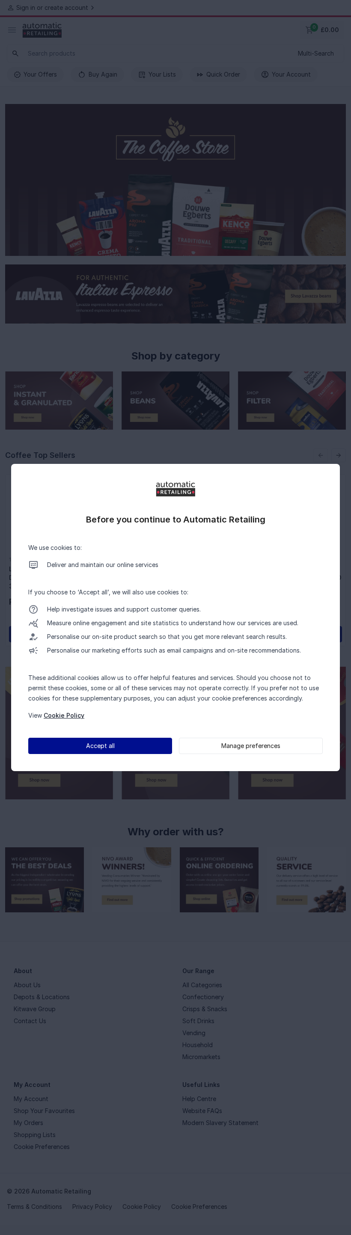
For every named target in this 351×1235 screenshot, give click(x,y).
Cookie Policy (64, 715)
